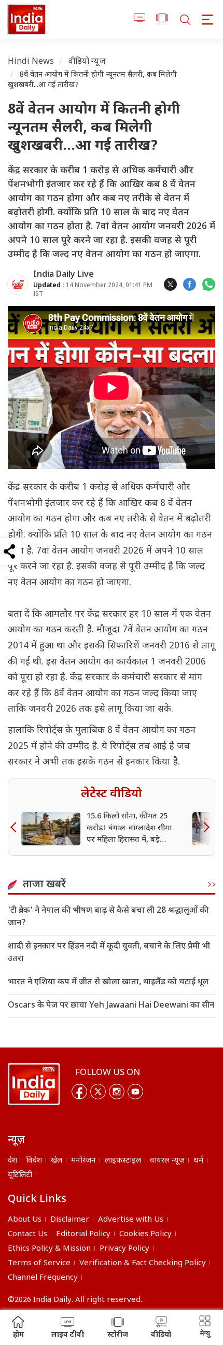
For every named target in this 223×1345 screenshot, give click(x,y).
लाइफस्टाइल (123, 1161)
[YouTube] (135, 1091)
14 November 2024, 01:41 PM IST (92, 290)
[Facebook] (79, 1091)
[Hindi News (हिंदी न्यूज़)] (26, 19)
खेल (56, 1161)
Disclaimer (69, 1220)
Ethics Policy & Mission (49, 1249)
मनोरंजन (83, 1161)
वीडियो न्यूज (87, 61)
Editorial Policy (83, 1234)
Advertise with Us (130, 1220)
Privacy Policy (124, 1249)
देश (12, 1161)
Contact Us (27, 1234)
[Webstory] (162, 19)
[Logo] (34, 1084)
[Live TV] (140, 19)
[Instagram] (116, 1091)
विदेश (34, 1161)
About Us (24, 1220)
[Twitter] (98, 1091)
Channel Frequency (43, 1278)
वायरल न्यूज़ (167, 1161)
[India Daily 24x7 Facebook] (189, 284)
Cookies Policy (145, 1234)
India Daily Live (63, 275)
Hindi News (31, 61)
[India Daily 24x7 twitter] (170, 284)
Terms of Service (39, 1263)
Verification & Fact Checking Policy (142, 1263)
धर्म (198, 1161)
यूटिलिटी (20, 1175)
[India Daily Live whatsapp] (208, 284)
